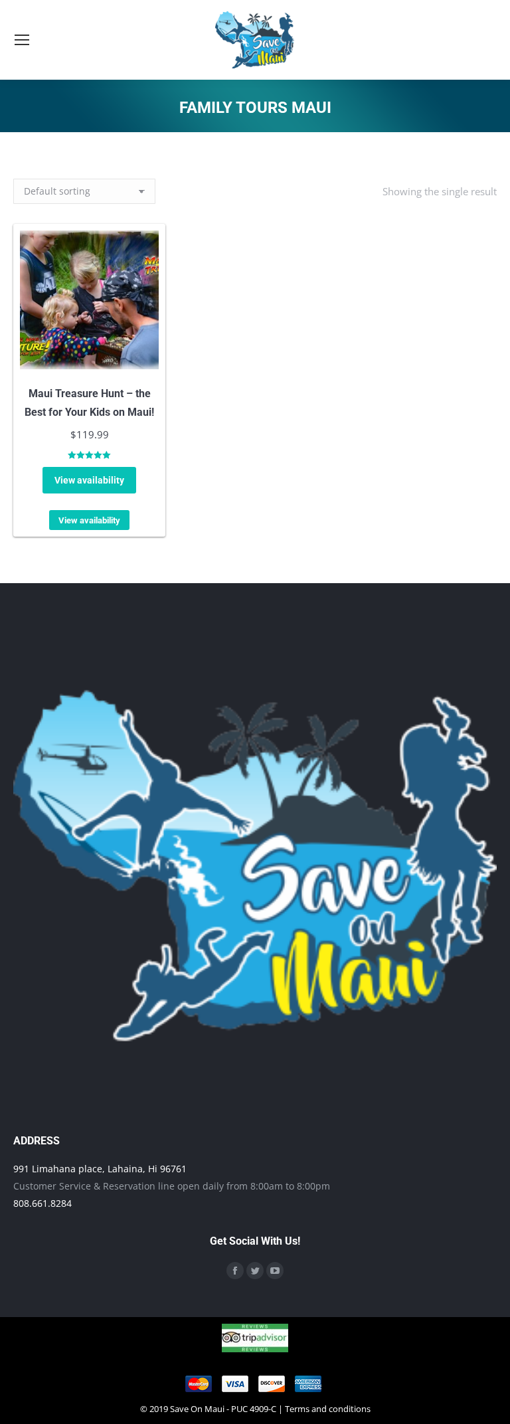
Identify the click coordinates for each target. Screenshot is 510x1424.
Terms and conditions (328, 1409)
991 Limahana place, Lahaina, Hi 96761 (100, 1168)
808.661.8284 (42, 1203)
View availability (89, 480)
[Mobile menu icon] (22, 39)
